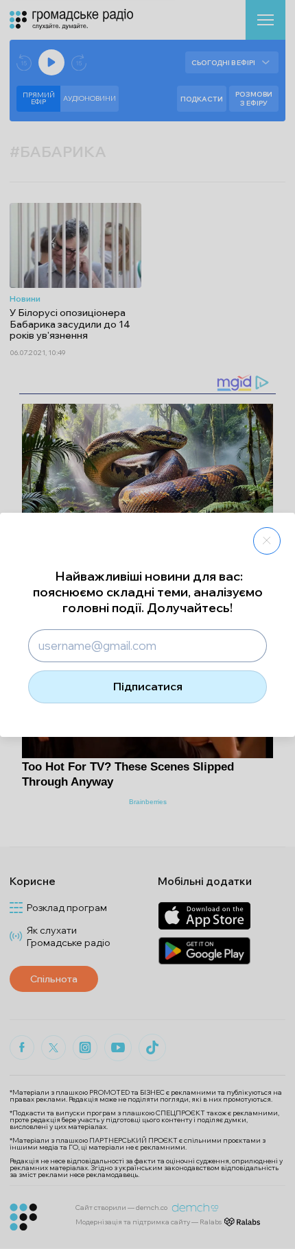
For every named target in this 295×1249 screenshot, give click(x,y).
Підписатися (147, 686)
